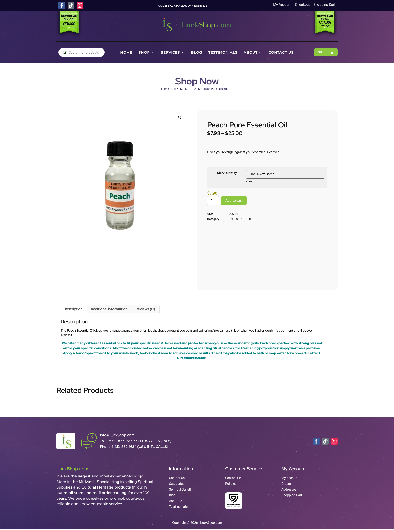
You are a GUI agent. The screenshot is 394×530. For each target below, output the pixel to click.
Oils (173, 88)
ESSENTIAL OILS (189, 88)
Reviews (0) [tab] (145, 308)
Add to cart (234, 200)
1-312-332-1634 (124, 446)
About (251, 52)
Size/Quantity (227, 173)
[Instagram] (80, 5)
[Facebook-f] (61, 5)
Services (170, 52)
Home (126, 52)
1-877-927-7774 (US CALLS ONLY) (143, 441)
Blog (196, 52)
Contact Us (281, 52)
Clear (249, 181)
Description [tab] (73, 308)
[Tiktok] (71, 5)
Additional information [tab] (108, 308)
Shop (144, 52)
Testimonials (222, 52)
